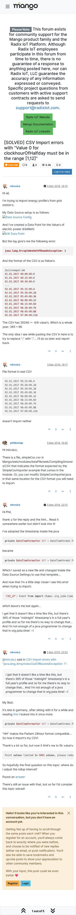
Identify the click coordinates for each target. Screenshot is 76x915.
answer (20, 776)
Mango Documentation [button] (38, 124)
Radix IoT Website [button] (38, 117)
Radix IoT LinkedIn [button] (38, 131)
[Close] (68, 813)
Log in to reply (62, 171)
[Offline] (6, 186)
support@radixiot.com (37, 107)
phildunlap (16, 442)
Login (25, 883)
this (15, 714)
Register (13, 883)
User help (13, 165)
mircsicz (15, 186)
